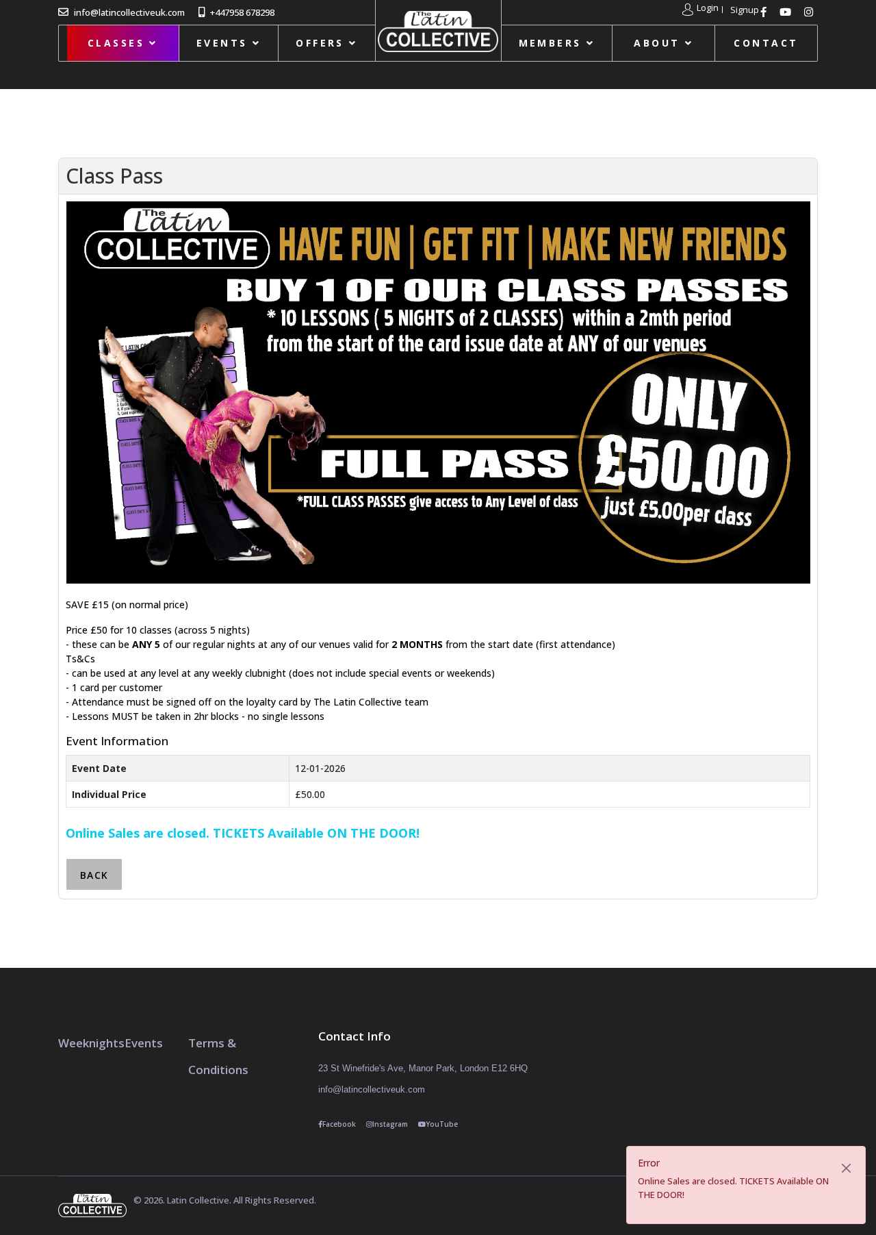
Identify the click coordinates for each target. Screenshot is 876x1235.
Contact (766, 42)
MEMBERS (550, 42)
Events (222, 42)
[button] (700, 9)
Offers (320, 42)
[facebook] (765, 11)
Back (94, 875)
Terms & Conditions (218, 1056)
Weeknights (91, 1043)
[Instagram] (810, 11)
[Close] (846, 1168)
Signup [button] (744, 9)
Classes (116, 42)
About (657, 42)
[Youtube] (787, 11)
